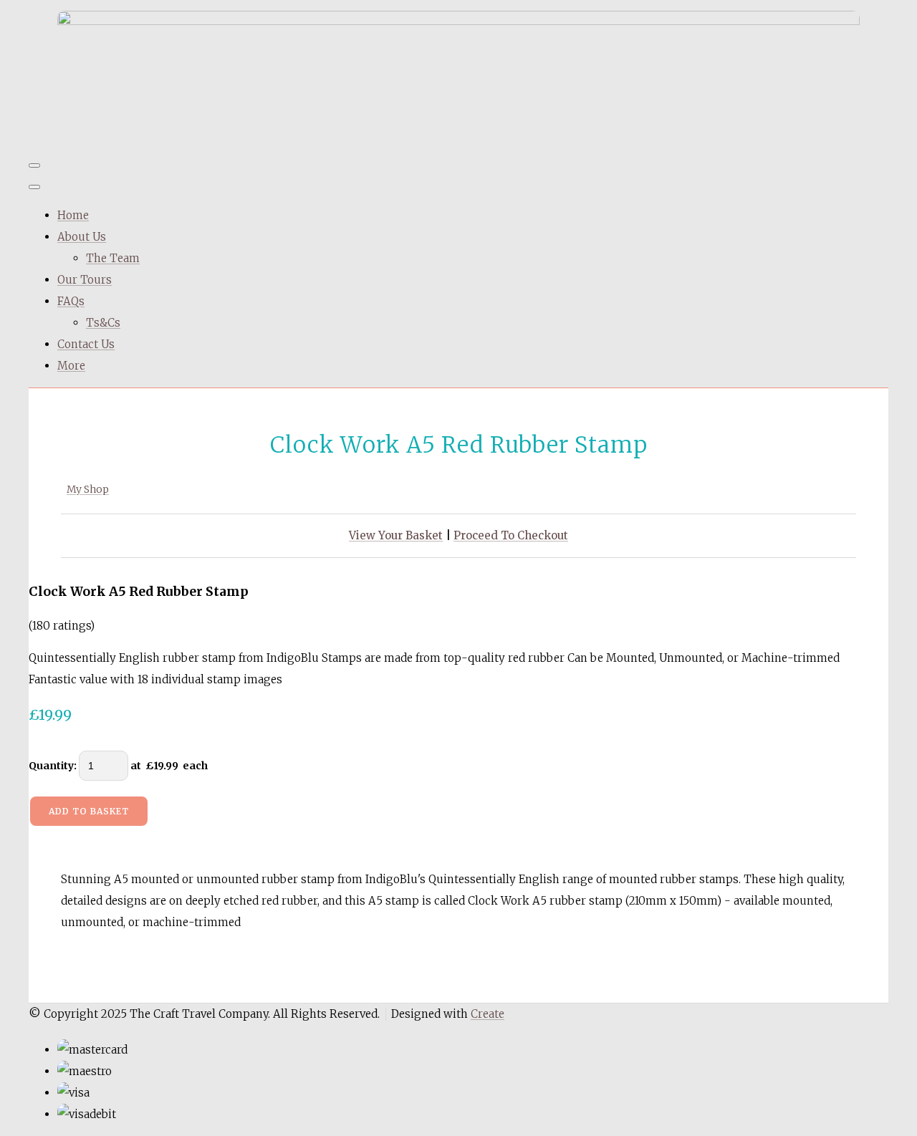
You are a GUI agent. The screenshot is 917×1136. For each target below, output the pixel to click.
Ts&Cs (103, 322)
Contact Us (86, 344)
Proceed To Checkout (510, 535)
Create (487, 1014)
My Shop (88, 489)
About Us (81, 237)
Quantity (51, 765)
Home (73, 215)
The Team (113, 258)
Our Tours (84, 280)
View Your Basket (396, 535)
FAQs (71, 301)
